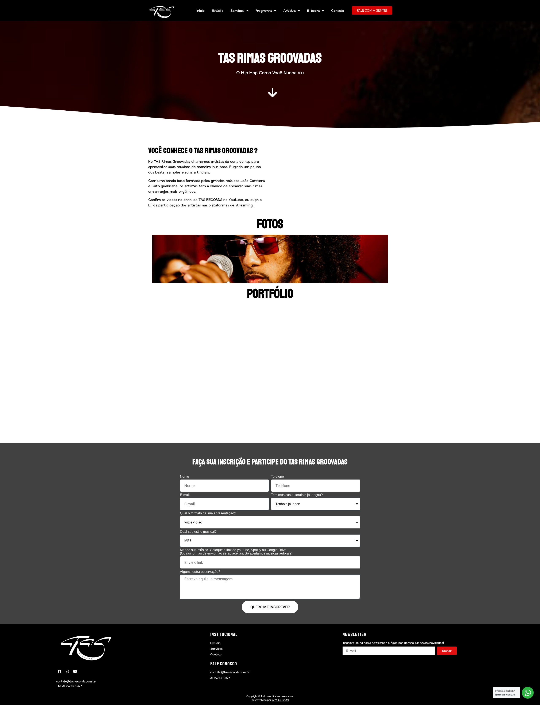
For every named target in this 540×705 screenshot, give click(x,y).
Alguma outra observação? (200, 571)
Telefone (277, 476)
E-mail (185, 495)
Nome (184, 476)
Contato (337, 10)
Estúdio (217, 10)
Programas (264, 10)
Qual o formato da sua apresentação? (208, 513)
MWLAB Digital (280, 700)
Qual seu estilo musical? (198, 531)
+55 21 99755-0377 (69, 685)
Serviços (237, 10)
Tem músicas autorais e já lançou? (297, 495)
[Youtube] (75, 671)
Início (200, 10)
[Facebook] (59, 671)
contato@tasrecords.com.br (76, 681)
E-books (313, 10)
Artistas (289, 10)
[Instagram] (67, 671)
